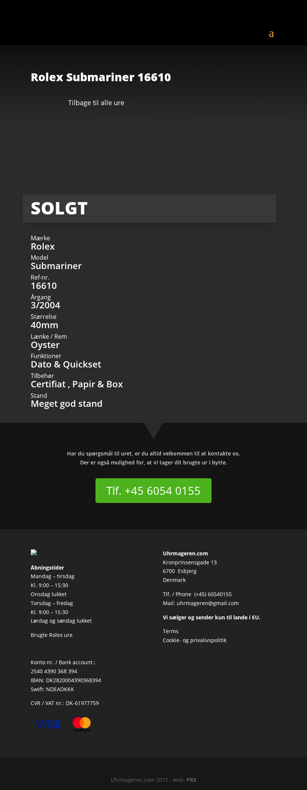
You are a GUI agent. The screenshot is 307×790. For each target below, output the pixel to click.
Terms (171, 631)
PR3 (191, 779)
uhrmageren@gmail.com (208, 603)
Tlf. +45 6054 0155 (153, 490)
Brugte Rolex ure (52, 634)
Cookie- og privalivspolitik (195, 640)
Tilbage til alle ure (96, 102)
